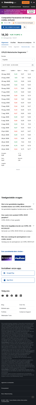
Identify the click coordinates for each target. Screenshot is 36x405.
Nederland (26, 6)
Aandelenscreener (15, 6)
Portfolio (3, 312)
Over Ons (22, 304)
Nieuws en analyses (24, 42)
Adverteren (22, 308)
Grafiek (13, 42)
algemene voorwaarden (7, 382)
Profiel (10, 46)
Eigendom (16, 46)
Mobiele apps (5, 308)
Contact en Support (25, 312)
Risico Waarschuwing (6, 393)
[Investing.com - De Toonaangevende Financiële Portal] (10, 2)
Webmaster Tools (6, 315)
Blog (2, 304)
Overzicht (3, 46)
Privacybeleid (4, 388)
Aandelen (5, 6)
